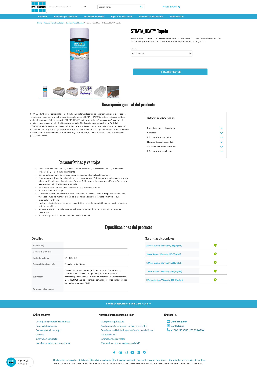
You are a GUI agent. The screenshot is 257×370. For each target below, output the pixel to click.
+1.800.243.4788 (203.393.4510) (187, 330)
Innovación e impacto (46, 338)
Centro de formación (46, 325)
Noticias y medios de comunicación (53, 343)
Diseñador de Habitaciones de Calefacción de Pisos (127, 330)
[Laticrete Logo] (38, 7)
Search (141, 7)
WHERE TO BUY (170, 6)
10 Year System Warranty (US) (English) (164, 263)
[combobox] (121, 6)
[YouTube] (132, 353)
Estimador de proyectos (113, 338)
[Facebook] (114, 353)
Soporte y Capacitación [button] (121, 16)
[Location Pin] (179, 6)
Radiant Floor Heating (74, 23)
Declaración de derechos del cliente (71, 359)
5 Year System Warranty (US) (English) (163, 254)
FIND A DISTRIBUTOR (170, 72)
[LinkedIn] (138, 353)
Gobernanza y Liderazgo (48, 330)
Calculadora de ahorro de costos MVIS (120, 343)
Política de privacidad (124, 359)
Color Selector (108, 334)
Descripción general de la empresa (53, 321)
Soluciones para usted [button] (94, 16)
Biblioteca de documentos (151, 16)
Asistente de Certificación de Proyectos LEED (124, 325)
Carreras (40, 334)
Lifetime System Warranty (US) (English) (164, 280)
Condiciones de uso (101, 359)
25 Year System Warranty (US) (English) (164, 245)
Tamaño (134, 48)
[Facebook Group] (120, 353)
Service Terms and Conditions (152, 359)
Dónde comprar (179, 321)
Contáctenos (177, 325)
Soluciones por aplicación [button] (65, 16)
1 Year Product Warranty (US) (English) (164, 271)
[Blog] (144, 353)
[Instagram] (126, 353)
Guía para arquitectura (112, 321)
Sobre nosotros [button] (177, 16)
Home (39, 23)
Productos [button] (42, 16)
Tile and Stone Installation (54, 23)
